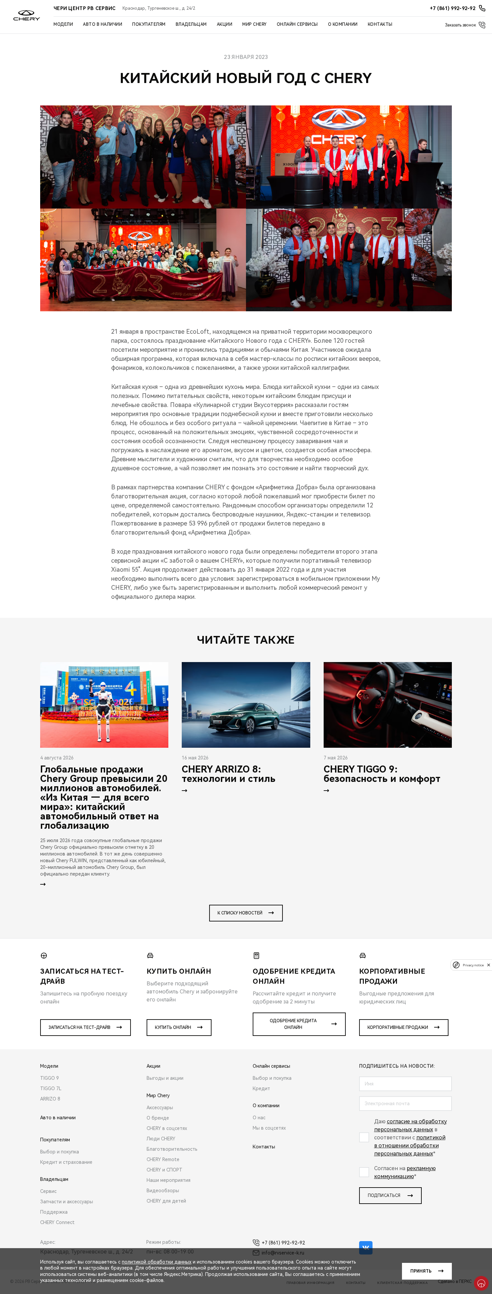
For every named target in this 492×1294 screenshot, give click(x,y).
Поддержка (54, 1212)
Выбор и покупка (59, 1151)
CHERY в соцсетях (167, 1128)
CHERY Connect (57, 1222)
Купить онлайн (173, 1027)
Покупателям (149, 24)
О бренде (158, 1118)
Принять (420, 1271)
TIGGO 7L (51, 1088)
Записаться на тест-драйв (79, 1027)
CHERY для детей (166, 1201)
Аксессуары (160, 1107)
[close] (488, 964)
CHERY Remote (163, 1159)
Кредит (261, 1088)
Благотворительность (172, 1149)
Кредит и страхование (66, 1162)
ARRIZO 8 (50, 1099)
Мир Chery (254, 24)
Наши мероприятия (168, 1180)
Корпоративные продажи (397, 1027)
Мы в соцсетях (269, 1128)
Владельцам (191, 24)
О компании (343, 24)
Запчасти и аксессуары (66, 1201)
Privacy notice (473, 965)
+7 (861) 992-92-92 (283, 1242)
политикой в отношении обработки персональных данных (409, 1145)
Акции (225, 24)
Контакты (380, 24)
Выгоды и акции (165, 1078)
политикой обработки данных (156, 1262)
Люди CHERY (161, 1138)
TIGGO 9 (49, 1078)
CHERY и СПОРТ (164, 1169)
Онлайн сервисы (297, 24)
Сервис (48, 1191)
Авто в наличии (102, 24)
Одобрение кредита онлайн (293, 1024)
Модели (63, 24)
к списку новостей (240, 913)
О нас (259, 1117)
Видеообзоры (163, 1190)
